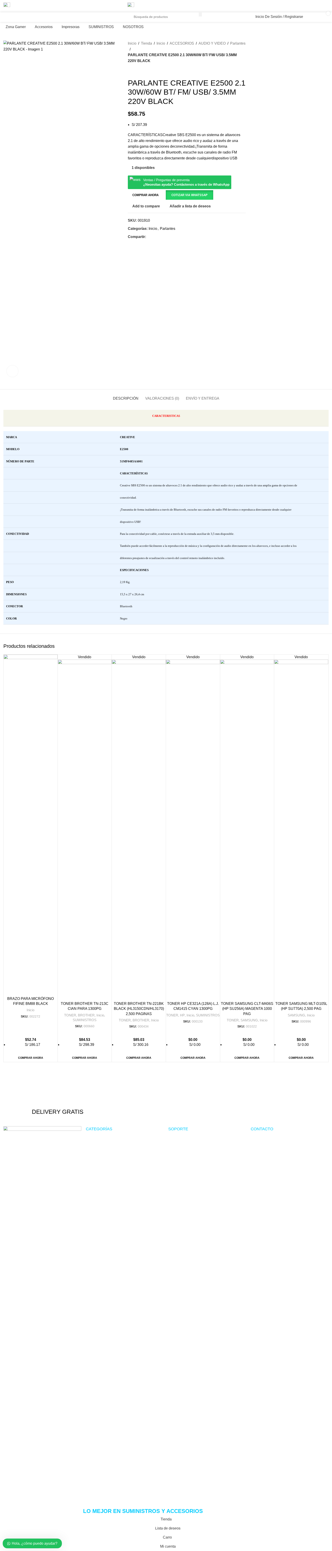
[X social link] (309, 6)
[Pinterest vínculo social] (315, 6)
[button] (189, 195)
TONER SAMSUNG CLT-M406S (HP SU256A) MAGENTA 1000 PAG (247, 1009)
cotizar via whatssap (189, 195)
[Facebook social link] (304, 6)
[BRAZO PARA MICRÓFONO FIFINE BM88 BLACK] (31, 824)
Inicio (30, 1010)
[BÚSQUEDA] (200, 14)
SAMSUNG (249, 1020)
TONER (70, 1015)
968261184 (148, 23)
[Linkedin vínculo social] (320, 6)
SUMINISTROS (84, 1020)
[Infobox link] (57, 1100)
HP (182, 1015)
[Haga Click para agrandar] (12, 371)
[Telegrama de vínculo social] (326, 6)
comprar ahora (145, 195)
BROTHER (86, 1015)
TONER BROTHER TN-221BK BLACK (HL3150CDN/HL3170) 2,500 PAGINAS (139, 1009)
